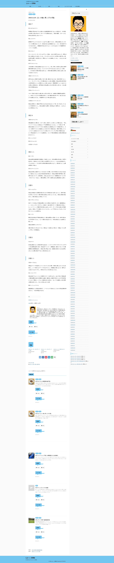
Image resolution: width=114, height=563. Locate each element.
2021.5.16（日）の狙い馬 (75, 356)
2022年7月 (73, 276)
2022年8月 (73, 274)
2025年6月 (73, 195)
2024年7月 (73, 221)
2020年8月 (73, 329)
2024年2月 (73, 232)
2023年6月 (73, 251)
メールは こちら (74, 57)
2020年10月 (73, 324)
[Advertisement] (47, 447)
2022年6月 (73, 278)
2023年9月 (73, 244)
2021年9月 (73, 299)
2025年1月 (73, 207)
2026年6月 (73, 168)
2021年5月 (73, 308)
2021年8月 (73, 301)
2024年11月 (73, 211)
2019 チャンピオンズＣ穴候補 (41, 487)
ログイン (39, 370)
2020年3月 (73, 340)
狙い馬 (40, 6)
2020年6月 (73, 334)
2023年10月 (73, 241)
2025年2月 (73, 204)
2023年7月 (73, 248)
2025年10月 (73, 186)
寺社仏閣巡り (77, 6)
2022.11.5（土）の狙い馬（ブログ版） (43, 413)
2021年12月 (73, 292)
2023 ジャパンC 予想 (36, 551)
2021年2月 (73, 315)
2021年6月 (73, 306)
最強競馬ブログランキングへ (75, 127)
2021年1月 (73, 317)
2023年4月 (73, 255)
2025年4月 (73, 200)
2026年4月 (73, 172)
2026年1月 (73, 179)
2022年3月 (73, 285)
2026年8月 (73, 163)
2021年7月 (73, 304)
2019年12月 (73, 347)
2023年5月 (73, 253)
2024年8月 (73, 218)
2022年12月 (73, 264)
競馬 (30, 6)
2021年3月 (73, 313)
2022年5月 (73, 281)
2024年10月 (73, 214)
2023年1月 (73, 262)
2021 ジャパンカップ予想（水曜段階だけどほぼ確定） (47, 455)
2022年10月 (73, 269)
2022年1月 (73, 290)
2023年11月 (73, 239)
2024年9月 (73, 216)
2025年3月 (73, 202)
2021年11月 (73, 294)
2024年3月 (73, 230)
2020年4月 (73, 338)
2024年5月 (73, 225)
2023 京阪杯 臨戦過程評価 (37, 550)
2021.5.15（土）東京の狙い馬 (76, 364)
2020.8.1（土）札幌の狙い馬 (59, 349)
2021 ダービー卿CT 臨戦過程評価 (42, 519)
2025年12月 (73, 181)
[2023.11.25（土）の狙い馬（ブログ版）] (49, 357)
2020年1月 (73, 345)
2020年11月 (73, 322)
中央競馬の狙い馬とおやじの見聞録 (31, 559)
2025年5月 (73, 198)
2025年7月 (73, 193)
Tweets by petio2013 (75, 60)
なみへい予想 (32, 364)
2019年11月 (73, 350)
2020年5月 (73, 336)
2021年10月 (73, 297)
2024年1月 (73, 234)
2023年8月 (73, 246)
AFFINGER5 (63, 561)
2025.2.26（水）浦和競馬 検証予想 (42, 381)
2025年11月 (73, 184)
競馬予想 (38, 364)
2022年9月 (73, 271)
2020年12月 (73, 320)
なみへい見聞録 (31, 3)
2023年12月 (73, 237)
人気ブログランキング (75, 132)
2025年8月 (73, 191)
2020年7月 (73, 331)
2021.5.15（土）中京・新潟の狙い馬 (77, 361)
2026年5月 (73, 170)
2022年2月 (73, 287)
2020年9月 (73, 327)
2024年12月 (73, 209)
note (29, 303)
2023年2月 (73, 260)
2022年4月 (73, 283)
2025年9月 (73, 188)
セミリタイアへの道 (68, 6)
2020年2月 (73, 343)
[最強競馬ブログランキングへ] (34, 297)
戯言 (49, 6)
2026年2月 (73, 177)
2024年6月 (73, 223)
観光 (59, 6)
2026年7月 (73, 165)
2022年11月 (73, 267)
